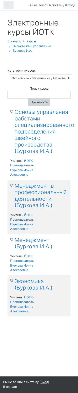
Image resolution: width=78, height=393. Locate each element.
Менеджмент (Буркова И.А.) (33, 243)
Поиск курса (39, 88)
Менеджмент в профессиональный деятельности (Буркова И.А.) (41, 196)
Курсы (31, 41)
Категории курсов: (21, 70)
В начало (14, 41)
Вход (70, 5)
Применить (39, 102)
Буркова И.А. (22, 51)
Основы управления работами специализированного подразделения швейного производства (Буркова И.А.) (44, 131)
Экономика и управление (32, 46)
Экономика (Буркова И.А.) (33, 284)
